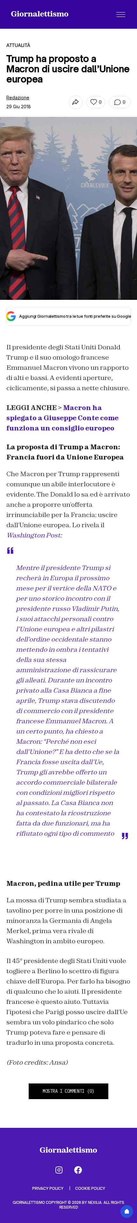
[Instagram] (59, 1170)
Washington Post (33, 535)
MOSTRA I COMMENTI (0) (68, 1091)
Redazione (17, 97)
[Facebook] (78, 1170)
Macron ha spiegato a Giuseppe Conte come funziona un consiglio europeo (62, 418)
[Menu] (121, 14)
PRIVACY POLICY (48, 1188)
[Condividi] (76, 102)
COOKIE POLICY (90, 1188)
